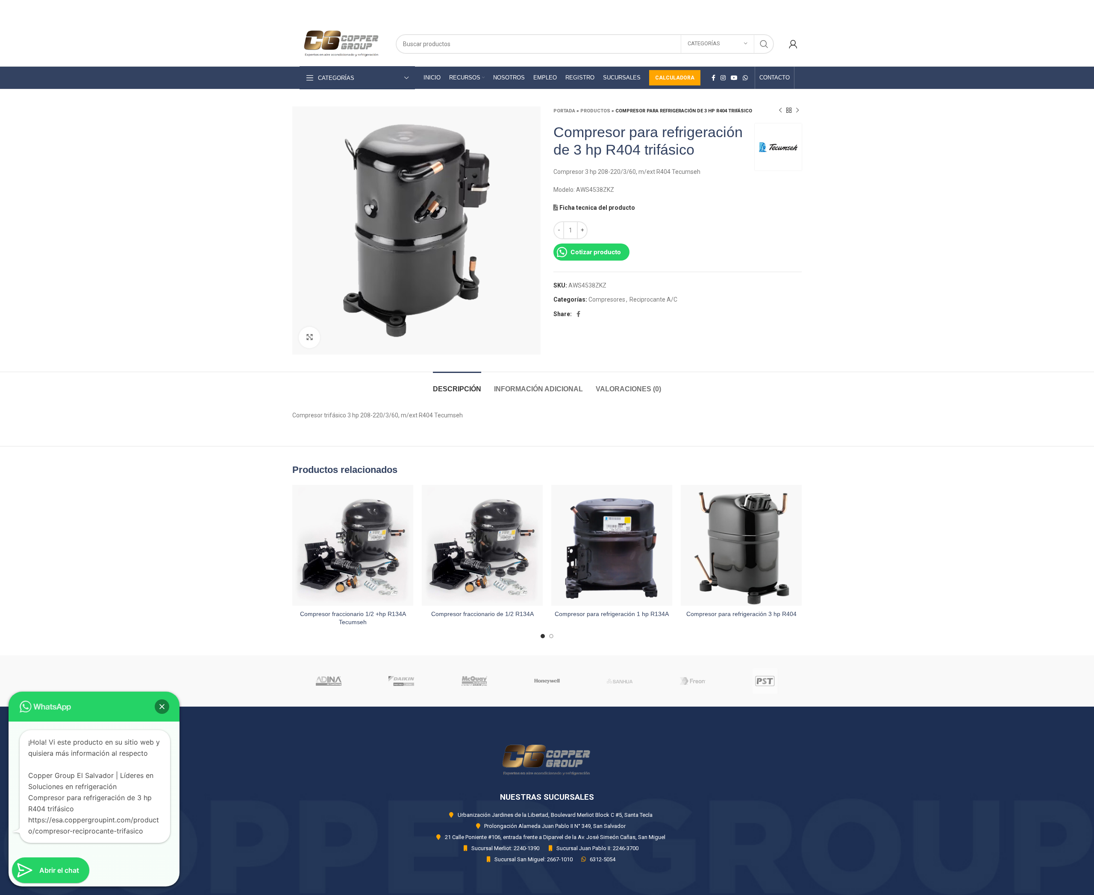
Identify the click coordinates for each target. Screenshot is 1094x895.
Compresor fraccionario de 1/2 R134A (482, 613)
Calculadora (674, 78)
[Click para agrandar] (309, 337)
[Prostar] (765, 681)
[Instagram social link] (723, 77)
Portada (564, 111)
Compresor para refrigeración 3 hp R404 (741, 613)
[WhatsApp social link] (745, 77)
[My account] (793, 44)
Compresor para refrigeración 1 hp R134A (612, 613)
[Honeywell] (547, 681)
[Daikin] (401, 681)
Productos (595, 111)
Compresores (606, 299)
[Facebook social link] (713, 77)
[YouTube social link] (734, 77)
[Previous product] (780, 110)
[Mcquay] (474, 681)
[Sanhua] (619, 681)
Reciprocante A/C (653, 299)
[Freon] (692, 681)
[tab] (457, 385)
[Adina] (328, 681)
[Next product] (797, 110)
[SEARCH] (764, 44)
